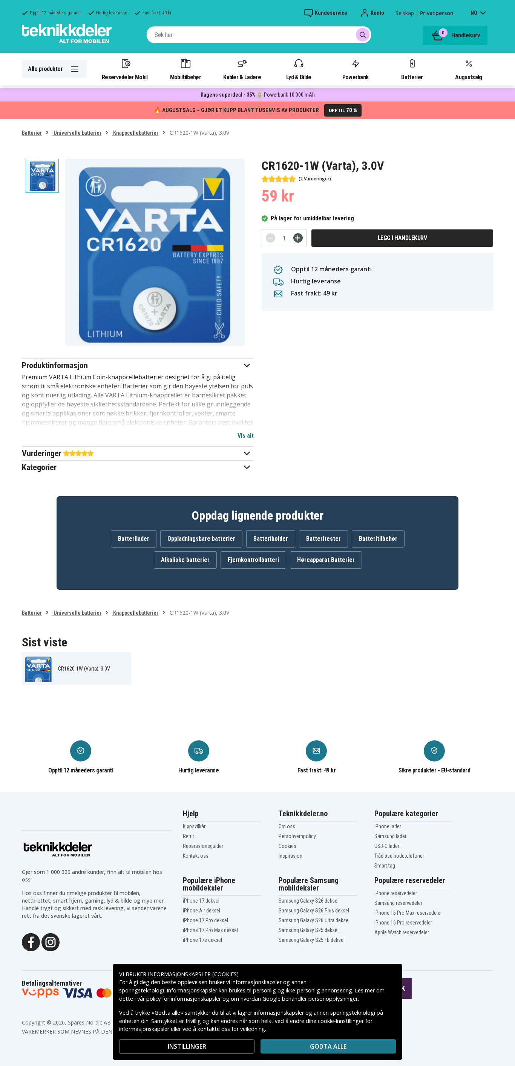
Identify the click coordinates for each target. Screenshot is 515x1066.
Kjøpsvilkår (194, 826)
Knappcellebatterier (135, 133)
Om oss (287, 826)
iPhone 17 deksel (201, 901)
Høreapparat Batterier (326, 559)
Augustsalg (468, 77)
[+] (298, 238)
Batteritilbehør (378, 538)
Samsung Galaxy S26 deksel (309, 901)
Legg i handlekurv (402, 238)
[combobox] (259, 34)
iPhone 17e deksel (202, 940)
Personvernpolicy (297, 836)
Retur (188, 836)
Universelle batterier (76, 133)
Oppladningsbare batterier (201, 538)
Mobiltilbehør (185, 77)
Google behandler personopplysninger (310, 998)
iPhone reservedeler (395, 893)
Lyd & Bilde (298, 77)
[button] (138, 365)
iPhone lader (387, 826)
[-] (270, 238)
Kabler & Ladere (242, 77)
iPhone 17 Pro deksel (205, 920)
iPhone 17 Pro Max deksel (210, 930)
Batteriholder (270, 538)
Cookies (287, 846)
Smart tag (384, 866)
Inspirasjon (290, 856)
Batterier (412, 77)
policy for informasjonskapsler (183, 998)
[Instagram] (50, 941)
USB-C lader (386, 846)
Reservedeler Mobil (125, 77)
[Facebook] (31, 941)
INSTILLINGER (187, 1046)
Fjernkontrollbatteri (253, 559)
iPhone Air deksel (201, 911)
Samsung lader (390, 836)
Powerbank (355, 77)
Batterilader (133, 538)
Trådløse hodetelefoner (399, 856)
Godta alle (328, 1046)
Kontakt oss (195, 856)
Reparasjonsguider (203, 846)
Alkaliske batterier (185, 559)
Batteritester (323, 538)
